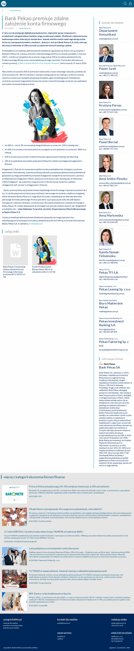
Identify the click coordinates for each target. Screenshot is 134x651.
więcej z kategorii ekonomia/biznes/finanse (34, 477)
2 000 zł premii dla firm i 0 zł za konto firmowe (38, 63)
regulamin (112, 648)
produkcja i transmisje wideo (13, 625)
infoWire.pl (61, 636)
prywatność (122, 648)
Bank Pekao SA (25, 28)
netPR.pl (60, 639)
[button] (125, 3)
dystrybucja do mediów (11, 628)
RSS (128, 648)
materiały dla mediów (10, 623)
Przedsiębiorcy (35, 223)
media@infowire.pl (63, 623)
